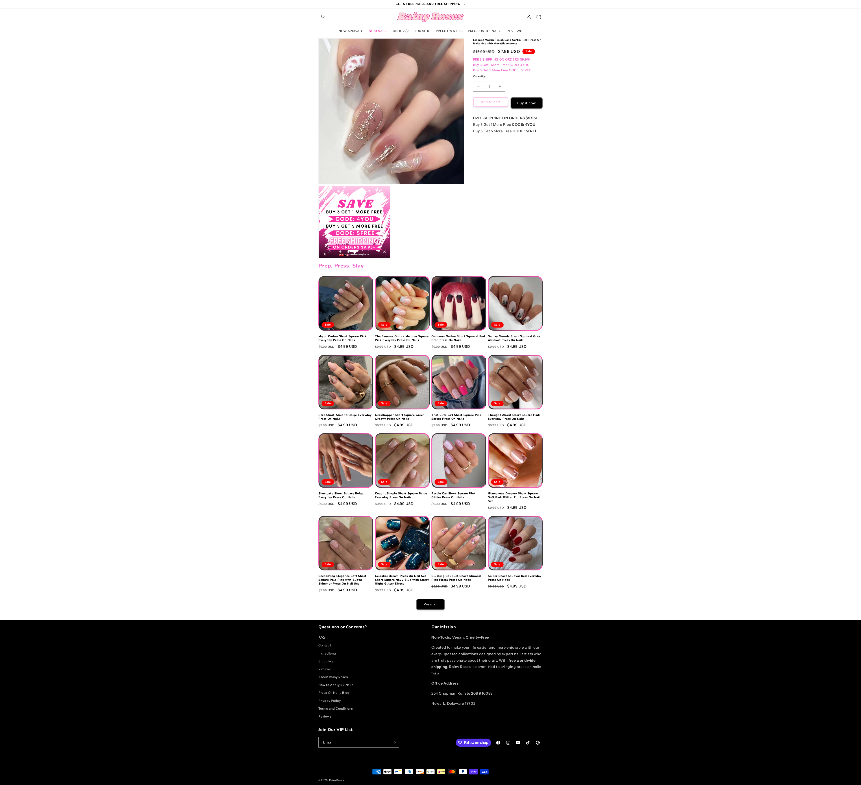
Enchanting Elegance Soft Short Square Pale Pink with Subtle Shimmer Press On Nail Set (342, 580)
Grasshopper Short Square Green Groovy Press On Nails (400, 417)
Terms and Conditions (335, 709)
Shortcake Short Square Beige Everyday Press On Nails (340, 495)
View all (431, 604)
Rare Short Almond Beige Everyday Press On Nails (345, 417)
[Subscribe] (394, 742)
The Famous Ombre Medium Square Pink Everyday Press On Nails (402, 338)
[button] (323, 17)
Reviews (324, 716)
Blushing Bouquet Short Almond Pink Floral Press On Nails (456, 578)
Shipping (325, 661)
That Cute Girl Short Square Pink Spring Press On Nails (456, 417)
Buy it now (526, 103)
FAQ (321, 637)
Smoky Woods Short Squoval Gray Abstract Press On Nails (514, 338)
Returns (324, 669)
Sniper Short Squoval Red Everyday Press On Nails (514, 578)
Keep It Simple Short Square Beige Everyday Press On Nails (401, 495)
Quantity (479, 76)
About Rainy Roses (333, 677)
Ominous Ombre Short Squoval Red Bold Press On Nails (458, 338)
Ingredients (327, 653)
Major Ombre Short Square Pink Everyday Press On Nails (342, 338)
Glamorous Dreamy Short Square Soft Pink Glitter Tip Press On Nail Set (514, 497)
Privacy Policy (329, 701)
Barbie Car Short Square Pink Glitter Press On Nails (453, 495)
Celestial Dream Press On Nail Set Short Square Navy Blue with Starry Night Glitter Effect (402, 580)
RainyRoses (336, 780)
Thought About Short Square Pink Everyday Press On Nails (514, 417)
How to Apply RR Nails (336, 685)
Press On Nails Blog (333, 693)
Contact (324, 645)
